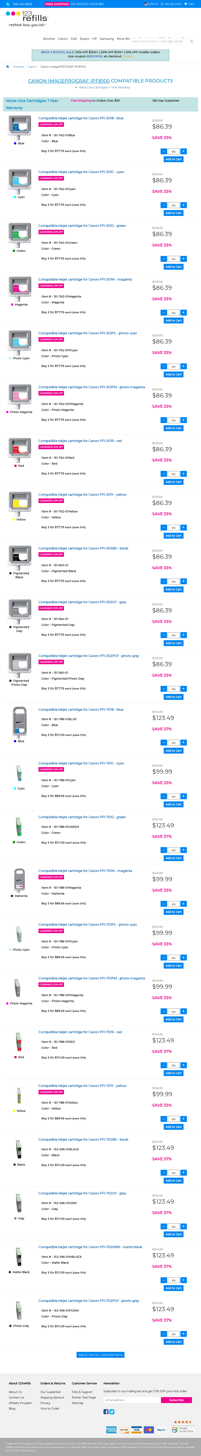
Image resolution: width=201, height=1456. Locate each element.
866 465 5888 (22, 4)
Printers (18, 67)
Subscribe (176, 1400)
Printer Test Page (84, 1397)
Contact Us (16, 1397)
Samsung (107, 39)
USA (151, 4)
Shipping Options (52, 1397)
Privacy (45, 1403)
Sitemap (77, 1403)
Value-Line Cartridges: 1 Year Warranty (104, 87)
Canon (63, 39)
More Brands (126, 39)
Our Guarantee (50, 1392)
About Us (15, 1392)
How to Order (49, 1408)
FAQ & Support (82, 1392)
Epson (84, 39)
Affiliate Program (20, 1403)
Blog (12, 1408)
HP (94, 39)
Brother (49, 39)
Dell (74, 39)
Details (127, 56)
